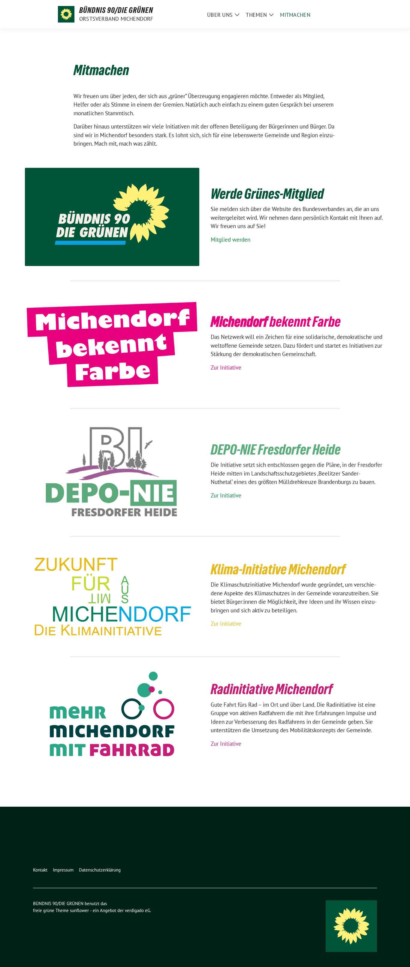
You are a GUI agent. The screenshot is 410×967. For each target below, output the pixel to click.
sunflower (79, 910)
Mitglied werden (230, 239)
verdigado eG (137, 910)
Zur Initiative (226, 367)
